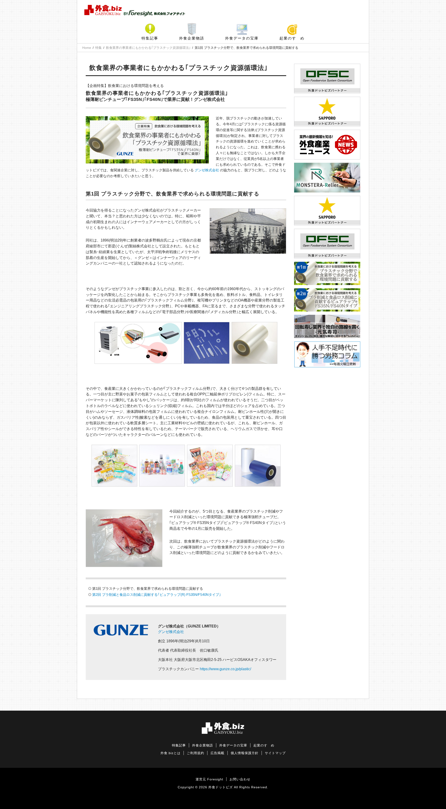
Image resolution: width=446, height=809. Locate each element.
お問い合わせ (240, 779)
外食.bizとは (170, 753)
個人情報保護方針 (245, 753)
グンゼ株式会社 (207, 170)
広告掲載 (217, 753)
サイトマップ (275, 753)
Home (86, 48)
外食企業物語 (191, 38)
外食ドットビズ (220, 787)
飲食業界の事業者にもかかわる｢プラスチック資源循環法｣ (148, 48)
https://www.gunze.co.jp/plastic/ (225, 669)
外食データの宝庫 (242, 38)
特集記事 (149, 38)
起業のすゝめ (292, 38)
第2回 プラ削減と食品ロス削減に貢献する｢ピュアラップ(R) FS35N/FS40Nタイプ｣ (156, 595)
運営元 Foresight (209, 779)
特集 (98, 48)
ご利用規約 (195, 753)
